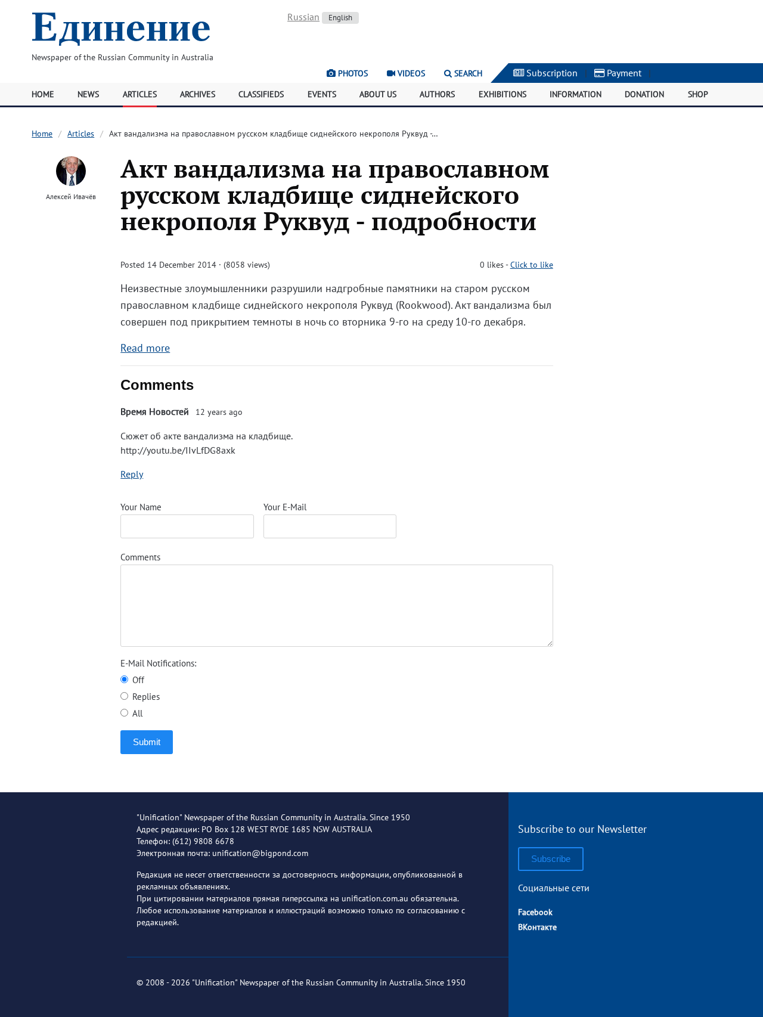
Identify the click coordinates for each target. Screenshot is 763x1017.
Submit (146, 742)
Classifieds (261, 94)
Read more (145, 348)
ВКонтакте (537, 927)
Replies (145, 696)
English (340, 18)
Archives (197, 94)
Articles (140, 94)
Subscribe (550, 859)
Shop (698, 94)
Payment (622, 73)
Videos (410, 73)
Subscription (551, 73)
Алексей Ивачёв (71, 196)
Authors (437, 94)
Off (137, 680)
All (136, 713)
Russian (303, 17)
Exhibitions (502, 94)
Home (43, 94)
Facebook (535, 912)
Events (322, 94)
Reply (131, 474)
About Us (377, 94)
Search (467, 73)
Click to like (531, 264)
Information (575, 94)
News (88, 94)
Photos (352, 73)
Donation (644, 94)
